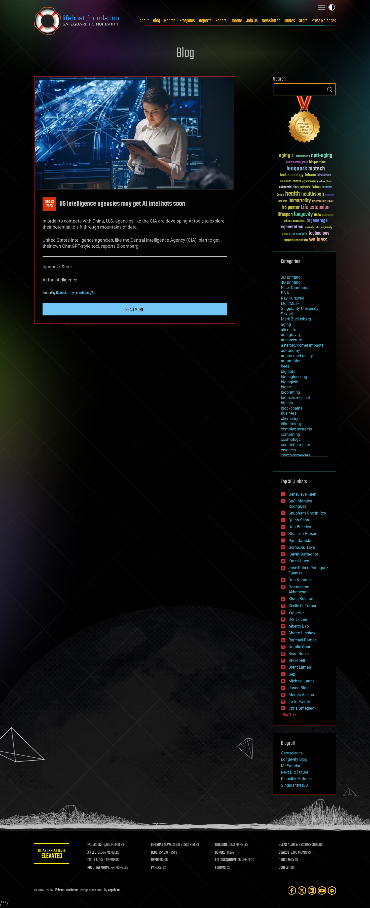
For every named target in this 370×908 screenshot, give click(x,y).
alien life (288, 329)
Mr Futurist (290, 766)
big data (288, 371)
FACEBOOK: (94, 845)
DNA (285, 292)
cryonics (288, 450)
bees (285, 366)
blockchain (324, 175)
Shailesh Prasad (302, 533)
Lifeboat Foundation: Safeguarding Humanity (77, 21)
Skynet (287, 313)
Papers (221, 21)
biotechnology (292, 175)
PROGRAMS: (286, 860)
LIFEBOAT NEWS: (161, 845)
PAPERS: (156, 867)
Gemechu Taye (65, 293)
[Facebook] (292, 890)
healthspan (312, 194)
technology (319, 233)
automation (291, 360)
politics (288, 221)
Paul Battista (299, 540)
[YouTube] (322, 890)
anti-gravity (291, 334)
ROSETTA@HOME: (98, 867)
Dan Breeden (299, 526)
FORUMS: (221, 867)
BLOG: (154, 852)
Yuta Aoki (297, 612)
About (144, 21)
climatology (291, 423)
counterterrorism (295, 444)
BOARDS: (284, 852)
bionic (286, 387)
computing (290, 434)
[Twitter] (302, 890)
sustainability (299, 234)
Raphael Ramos (302, 640)
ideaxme (282, 201)
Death (328, 181)
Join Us (252, 21)
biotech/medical (295, 397)
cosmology (291, 439)
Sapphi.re (114, 890)
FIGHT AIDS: (95, 860)
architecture (291, 340)
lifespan (285, 214)
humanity (330, 195)
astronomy (290, 350)
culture (322, 181)
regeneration (291, 227)
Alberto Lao (298, 626)
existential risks (289, 187)
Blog (156, 21)
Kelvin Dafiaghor (303, 554)
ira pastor (291, 207)
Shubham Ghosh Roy (307, 513)
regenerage (317, 221)
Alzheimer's (303, 156)
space (286, 233)
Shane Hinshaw (302, 633)
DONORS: (220, 852)
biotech (316, 168)
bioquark (296, 168)
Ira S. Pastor (299, 701)
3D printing (291, 277)
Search (329, 89)
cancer (296, 181)
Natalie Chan (299, 646)
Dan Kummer (300, 579)
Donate (236, 21)
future (316, 187)
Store (303, 21)
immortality (299, 201)
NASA (317, 215)
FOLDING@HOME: (226, 860)
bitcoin (310, 175)
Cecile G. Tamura (303, 605)
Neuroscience (328, 215)
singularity (326, 227)
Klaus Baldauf (301, 598)
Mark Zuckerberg (296, 319)
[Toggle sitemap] (321, 7)
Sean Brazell (299, 653)
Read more (134, 310)
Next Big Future (294, 772)
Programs (187, 21)
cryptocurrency (310, 181)
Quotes (289, 21)
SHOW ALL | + (288, 715)
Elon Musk (290, 303)
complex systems (296, 429)
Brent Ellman (299, 667)
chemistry (289, 418)
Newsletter (271, 21)
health (292, 194)
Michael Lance (301, 681)
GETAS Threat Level (51, 854)
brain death (285, 181)
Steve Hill (296, 660)
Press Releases (324, 21)
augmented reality (297, 355)
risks (317, 227)
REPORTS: (157, 860)
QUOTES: (284, 867)
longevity (303, 214)
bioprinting (290, 392)
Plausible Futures (296, 778)
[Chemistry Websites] (304, 120)
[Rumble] (332, 890)
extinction (305, 187)
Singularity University (299, 308)
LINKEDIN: (221, 845)
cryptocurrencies (295, 455)
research (309, 227)
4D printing (291, 282)
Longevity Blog (294, 759)
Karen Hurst (298, 561)
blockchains (291, 408)
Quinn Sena (298, 520)
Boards (169, 21)
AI (292, 156)
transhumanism (296, 240)
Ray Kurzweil (292, 298)
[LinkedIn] (312, 890)
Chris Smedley (301, 708)
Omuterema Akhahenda (298, 590)
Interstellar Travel (323, 201)
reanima (299, 221)
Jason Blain (299, 687)
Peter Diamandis (295, 287)
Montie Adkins (301, 694)
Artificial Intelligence (296, 162)
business (289, 413)
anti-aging (321, 156)
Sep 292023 (49, 203)
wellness (318, 240)
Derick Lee (297, 619)
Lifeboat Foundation (66, 890)
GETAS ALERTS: (288, 845)
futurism (327, 187)
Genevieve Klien (302, 494)
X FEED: (92, 852)
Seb (291, 674)
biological (289, 382)
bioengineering (294, 376)
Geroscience (292, 753)
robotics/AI (87, 293)
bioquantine (317, 162)
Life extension (315, 207)
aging (284, 156)
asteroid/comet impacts (302, 345)
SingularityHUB (294, 785)
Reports (205, 21)
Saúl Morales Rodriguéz (300, 504)
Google (280, 195)
